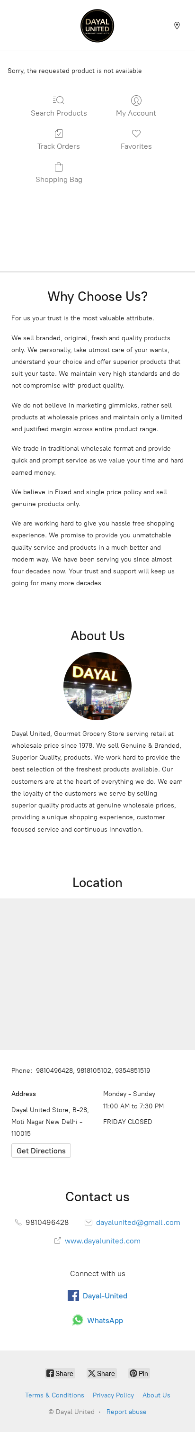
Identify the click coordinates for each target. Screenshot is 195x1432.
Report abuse (126, 1412)
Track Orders (58, 146)
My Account (136, 113)
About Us (156, 1395)
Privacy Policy (113, 1395)
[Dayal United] (97, 25)
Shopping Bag (58, 179)
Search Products (59, 113)
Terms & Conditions (54, 1395)
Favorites (136, 146)
